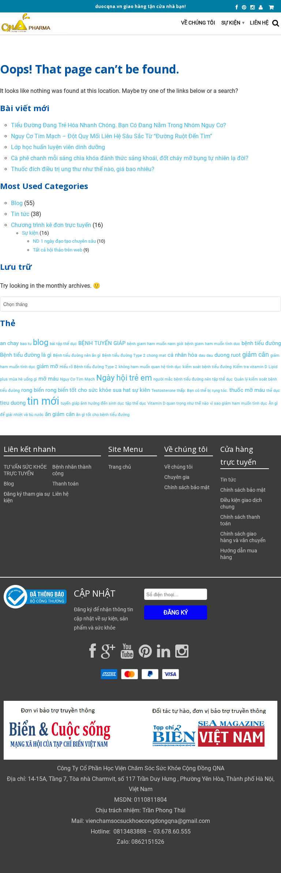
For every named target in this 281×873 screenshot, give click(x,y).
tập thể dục (135, 403)
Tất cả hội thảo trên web (57, 250)
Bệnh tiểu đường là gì (26, 355)
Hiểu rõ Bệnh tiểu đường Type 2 (88, 366)
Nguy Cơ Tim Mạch (77, 379)
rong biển (32, 390)
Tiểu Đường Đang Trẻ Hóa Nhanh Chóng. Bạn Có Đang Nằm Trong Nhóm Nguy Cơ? (118, 125)
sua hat (122, 390)
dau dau (206, 355)
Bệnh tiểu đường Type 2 (123, 355)
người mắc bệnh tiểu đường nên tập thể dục (193, 379)
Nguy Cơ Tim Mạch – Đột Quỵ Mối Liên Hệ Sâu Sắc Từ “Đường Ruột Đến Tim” (111, 136)
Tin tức (20, 214)
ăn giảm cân (60, 414)
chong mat (156, 355)
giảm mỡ (47, 366)
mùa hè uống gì (23, 379)
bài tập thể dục (63, 343)
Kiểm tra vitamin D (250, 366)
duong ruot (227, 355)
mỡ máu (48, 378)
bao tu (25, 343)
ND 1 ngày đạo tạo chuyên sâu (64, 241)
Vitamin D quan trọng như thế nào (178, 403)
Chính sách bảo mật (187, 487)
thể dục (273, 390)
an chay (9, 343)
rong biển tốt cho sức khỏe (78, 390)
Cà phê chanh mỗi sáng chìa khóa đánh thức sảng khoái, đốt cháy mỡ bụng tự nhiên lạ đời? (129, 158)
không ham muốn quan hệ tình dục (150, 366)
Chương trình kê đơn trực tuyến (51, 225)
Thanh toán (65, 484)
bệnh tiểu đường (261, 343)
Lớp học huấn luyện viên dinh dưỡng (58, 147)
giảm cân (255, 354)
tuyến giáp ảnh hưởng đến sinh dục (92, 403)
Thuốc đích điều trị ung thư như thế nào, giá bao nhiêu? (82, 169)
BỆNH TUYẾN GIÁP (101, 343)
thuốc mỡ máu (247, 390)
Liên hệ (259, 23)
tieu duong (13, 403)
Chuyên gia (177, 477)
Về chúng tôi (198, 23)
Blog (17, 203)
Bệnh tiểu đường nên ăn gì (77, 355)
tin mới (43, 401)
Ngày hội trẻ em (124, 377)
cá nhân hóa (182, 355)
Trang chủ (119, 467)
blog (40, 342)
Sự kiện (232, 23)
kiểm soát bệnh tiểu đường (207, 366)
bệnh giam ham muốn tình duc (212, 343)
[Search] (275, 23)
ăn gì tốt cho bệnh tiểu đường (103, 414)
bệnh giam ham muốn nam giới (155, 343)
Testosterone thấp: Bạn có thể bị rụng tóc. (189, 390)
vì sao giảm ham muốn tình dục (238, 403)
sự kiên (141, 390)
